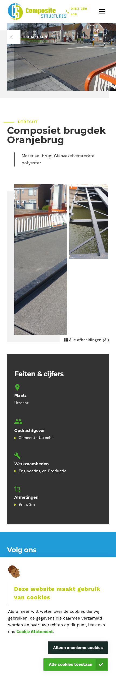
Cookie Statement (34, 631)
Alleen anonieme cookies (78, 647)
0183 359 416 (79, 11)
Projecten (35, 37)
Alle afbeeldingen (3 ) (89, 340)
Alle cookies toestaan (70, 664)
